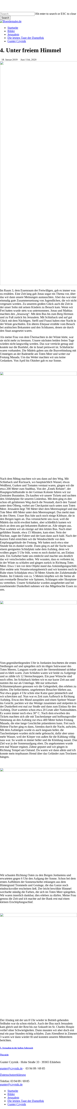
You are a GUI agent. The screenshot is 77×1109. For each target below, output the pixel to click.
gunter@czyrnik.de (11, 1068)
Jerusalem (13, 1097)
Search (5, 17)
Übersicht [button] (4, 1055)
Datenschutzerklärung (13, 1074)
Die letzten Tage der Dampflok (25, 1100)
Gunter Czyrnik (16, 1104)
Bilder (11, 1094)
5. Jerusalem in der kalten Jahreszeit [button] (16, 1048)
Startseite (12, 1090)
